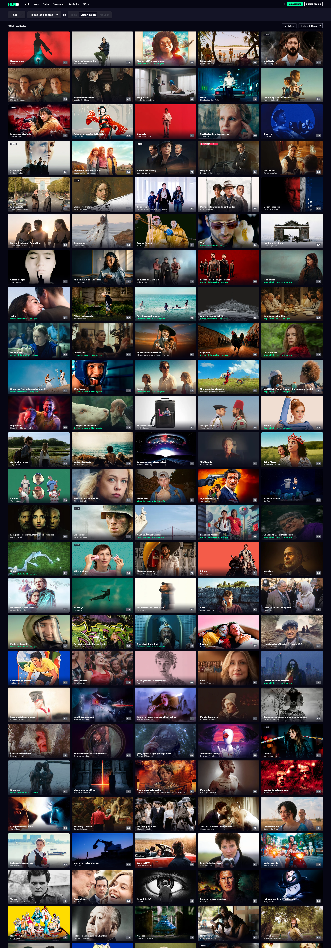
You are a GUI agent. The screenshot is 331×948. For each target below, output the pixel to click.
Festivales (74, 4)
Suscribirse (295, 4)
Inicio (27, 4)
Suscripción (88, 14)
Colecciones (59, 4)
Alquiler (104, 14)
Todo (74, 14)
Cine (36, 4)
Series (46, 4)
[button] (66, 63)
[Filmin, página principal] (13, 4)
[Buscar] (283, 4)
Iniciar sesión (313, 4)
